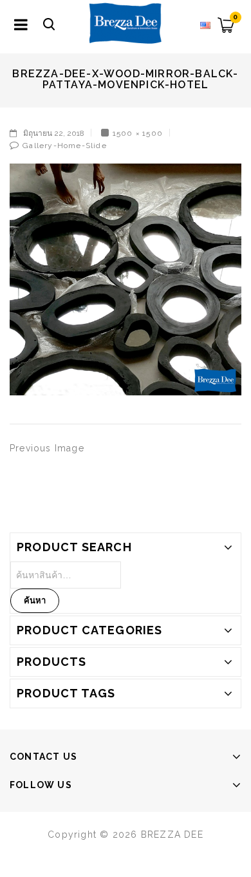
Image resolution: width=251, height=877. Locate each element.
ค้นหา (35, 600)
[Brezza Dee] (125, 22)
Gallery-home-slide (65, 145)
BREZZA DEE (172, 834)
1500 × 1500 (138, 133)
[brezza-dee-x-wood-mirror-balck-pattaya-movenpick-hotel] (125, 279)
